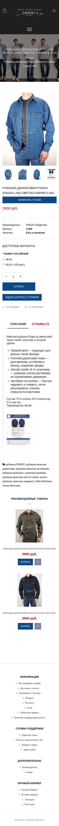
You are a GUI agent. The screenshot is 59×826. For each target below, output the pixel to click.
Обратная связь (29, 735)
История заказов (29, 794)
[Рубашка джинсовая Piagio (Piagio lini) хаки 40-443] (53, 539)
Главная (29, 57)
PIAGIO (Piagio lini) (36, 224)
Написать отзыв (29, 199)
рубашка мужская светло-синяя (20, 477)
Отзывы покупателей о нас (29, 740)
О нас (29, 708)
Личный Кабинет (29, 790)
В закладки (13, 307)
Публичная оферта (29, 712)
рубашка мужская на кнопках (32, 468)
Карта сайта (30, 749)
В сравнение (36, 307)
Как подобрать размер (30, 683)
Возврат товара (29, 745)
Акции (29, 772)
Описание (18, 324)
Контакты (29, 703)
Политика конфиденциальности (29, 717)
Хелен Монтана (11, 485)
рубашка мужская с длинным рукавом (24, 472)
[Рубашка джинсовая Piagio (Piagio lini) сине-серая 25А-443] (53, 603)
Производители (29, 767)
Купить (25, 561)
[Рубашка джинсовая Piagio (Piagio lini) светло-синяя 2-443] (29, 129)
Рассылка (29, 804)
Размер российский (16, 254)
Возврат (30, 698)
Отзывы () (40, 324)
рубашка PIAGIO (15, 464)
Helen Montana (43, 481)
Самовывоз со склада (29, 693)
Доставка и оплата (29, 688)
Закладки (29, 799)
